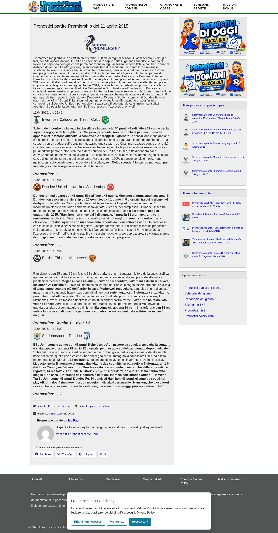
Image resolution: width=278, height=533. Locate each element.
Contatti (37, 479)
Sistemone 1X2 (195, 304)
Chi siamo (76, 479)
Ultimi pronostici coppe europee (203, 105)
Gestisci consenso (229, 479)
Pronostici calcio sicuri (200, 316)
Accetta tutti (140, 521)
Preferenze (117, 521)
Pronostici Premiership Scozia (53, 406)
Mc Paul (73, 420)
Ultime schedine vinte (196, 193)
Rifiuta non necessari (88, 521)
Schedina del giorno (198, 293)
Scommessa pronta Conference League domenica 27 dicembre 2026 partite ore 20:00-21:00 (216, 118)
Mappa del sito (152, 479)
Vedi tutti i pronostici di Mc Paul (77, 434)
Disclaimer (113, 479)
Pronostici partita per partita (93, 406)
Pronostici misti (195, 310)
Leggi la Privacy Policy (141, 512)
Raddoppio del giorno (199, 299)
